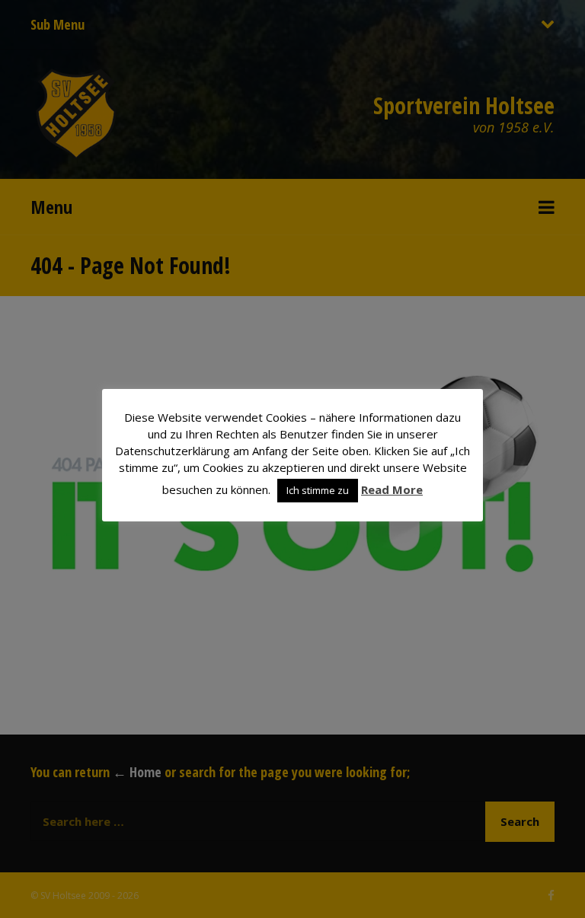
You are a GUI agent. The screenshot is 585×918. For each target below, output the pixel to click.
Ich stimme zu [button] (317, 490)
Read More (392, 489)
